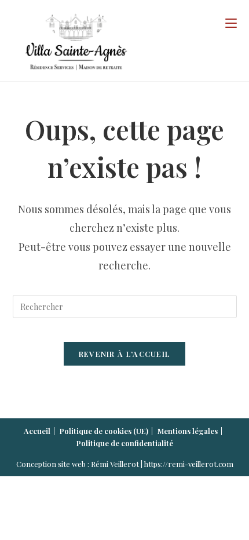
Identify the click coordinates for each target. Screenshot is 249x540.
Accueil (37, 431)
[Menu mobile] (231, 22)
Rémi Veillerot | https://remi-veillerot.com (162, 464)
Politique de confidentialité (124, 443)
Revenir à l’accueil (125, 354)
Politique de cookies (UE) (104, 431)
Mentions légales (188, 431)
